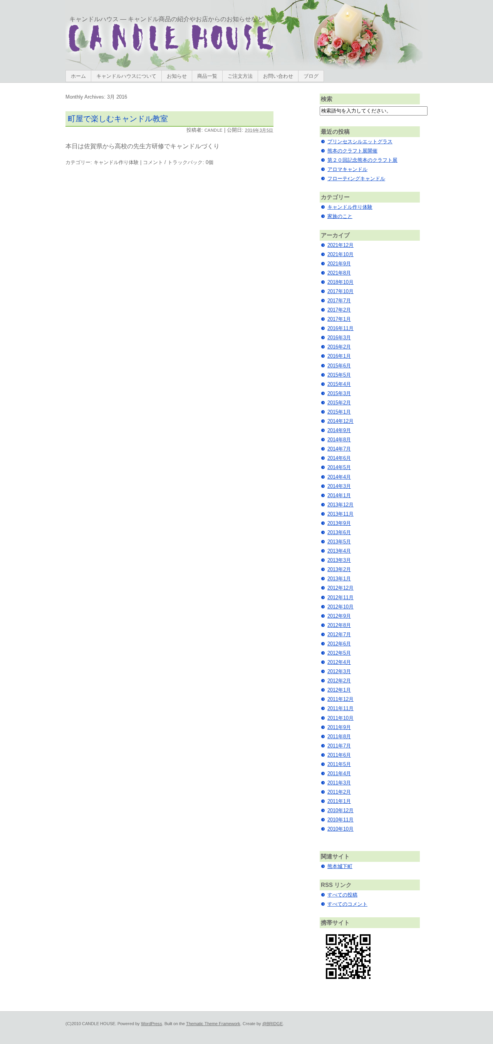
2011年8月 (339, 736)
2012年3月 (339, 671)
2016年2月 (339, 347)
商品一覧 (207, 76)
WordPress (151, 1023)
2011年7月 (339, 746)
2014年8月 (339, 439)
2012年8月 (339, 625)
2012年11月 (340, 597)
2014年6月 (339, 458)
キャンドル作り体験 (116, 162)
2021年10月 (340, 254)
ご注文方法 (240, 76)
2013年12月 (340, 505)
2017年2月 (339, 310)
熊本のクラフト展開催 (352, 151)
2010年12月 (340, 810)
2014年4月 (339, 477)
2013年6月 (339, 532)
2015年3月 (339, 393)
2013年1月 (339, 578)
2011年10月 (340, 718)
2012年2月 (339, 681)
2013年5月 (339, 542)
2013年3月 (339, 560)
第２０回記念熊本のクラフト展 (362, 160)
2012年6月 (339, 644)
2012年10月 (340, 607)
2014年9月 (339, 430)
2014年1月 (339, 495)
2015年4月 (339, 384)
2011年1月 (339, 801)
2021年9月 (339, 263)
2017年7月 (339, 300)
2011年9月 (339, 727)
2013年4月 (339, 551)
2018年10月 (340, 282)
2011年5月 (339, 764)
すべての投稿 (342, 895)
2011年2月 (339, 792)
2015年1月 (339, 412)
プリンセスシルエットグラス (359, 141)
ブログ (311, 76)
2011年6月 (339, 755)
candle (214, 130)
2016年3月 (339, 337)
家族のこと (339, 216)
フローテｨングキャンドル (356, 178)
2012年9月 (339, 616)
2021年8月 (339, 273)
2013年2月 (339, 569)
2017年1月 (339, 319)
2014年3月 (339, 486)
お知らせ (177, 76)
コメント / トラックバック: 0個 (178, 162)
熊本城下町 (339, 866)
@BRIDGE (272, 1023)
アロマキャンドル (347, 169)
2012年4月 (339, 662)
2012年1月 (339, 690)
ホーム (78, 76)
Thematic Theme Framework (213, 1023)
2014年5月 (339, 467)
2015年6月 (339, 366)
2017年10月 (340, 291)
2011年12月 (340, 699)
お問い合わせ (278, 76)
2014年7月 (339, 449)
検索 (326, 99)
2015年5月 (339, 375)
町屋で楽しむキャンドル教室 (118, 118)
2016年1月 (339, 356)
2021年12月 (340, 245)
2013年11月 (340, 514)
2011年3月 (339, 783)
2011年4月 (339, 773)
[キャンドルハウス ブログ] (170, 52)
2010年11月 (340, 820)
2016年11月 (340, 328)
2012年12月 (340, 588)
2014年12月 (340, 421)
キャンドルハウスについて (126, 76)
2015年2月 (339, 403)
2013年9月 (339, 523)
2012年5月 (339, 653)
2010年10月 (340, 829)
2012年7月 (339, 634)
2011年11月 (340, 708)
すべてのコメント (347, 904)
